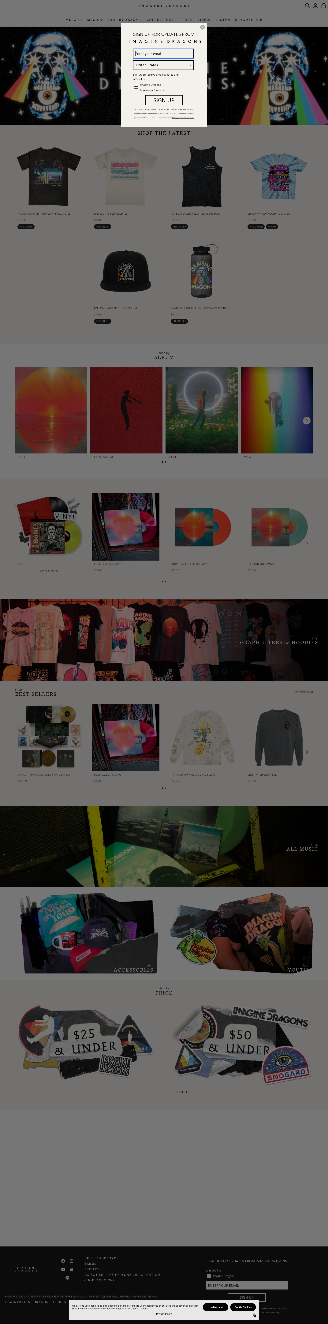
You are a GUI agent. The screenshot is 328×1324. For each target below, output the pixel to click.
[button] (202, 27)
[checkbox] (164, 85)
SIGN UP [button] (163, 100)
